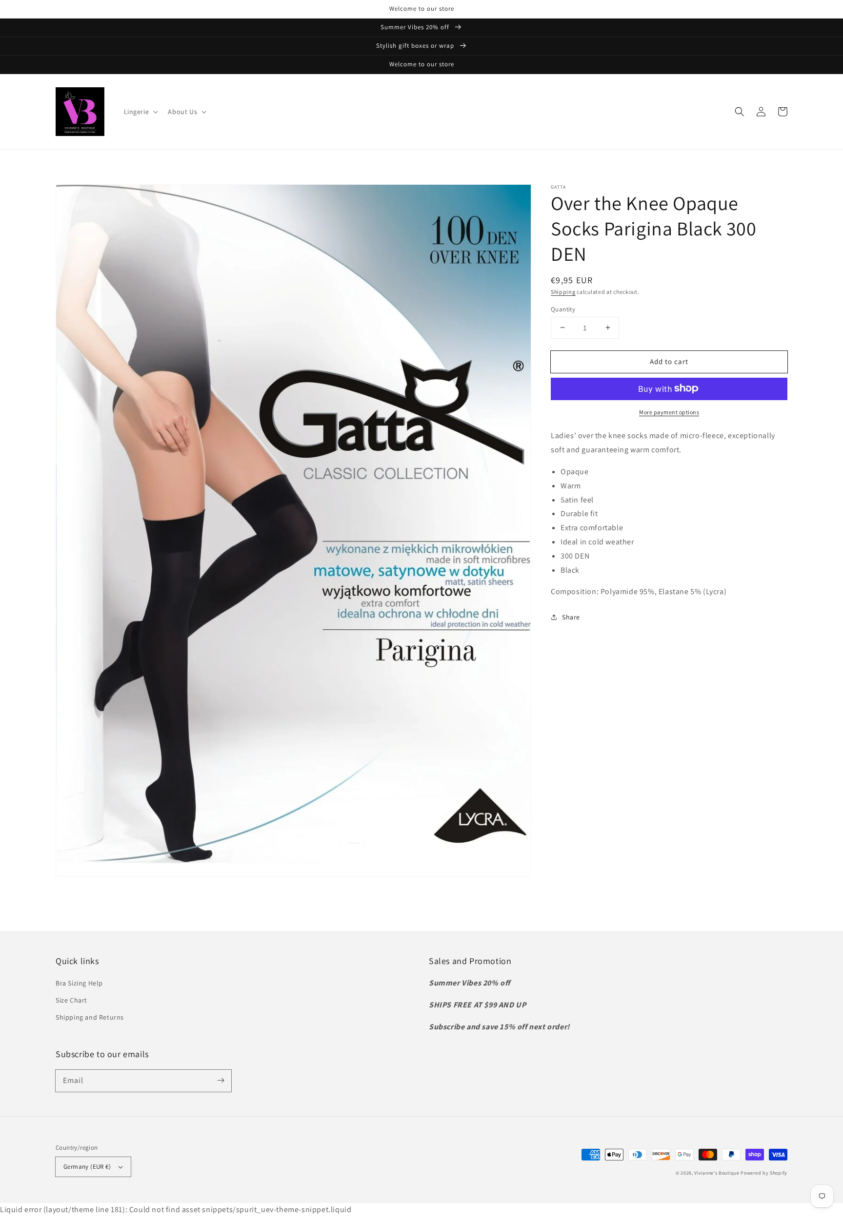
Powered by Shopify (764, 1173)
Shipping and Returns (90, 1017)
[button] (140, 111)
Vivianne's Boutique (716, 1173)
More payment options (669, 411)
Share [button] (571, 616)
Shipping (563, 291)
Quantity (563, 309)
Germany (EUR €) (87, 1166)
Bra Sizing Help (79, 983)
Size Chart (71, 1000)
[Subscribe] (220, 1080)
